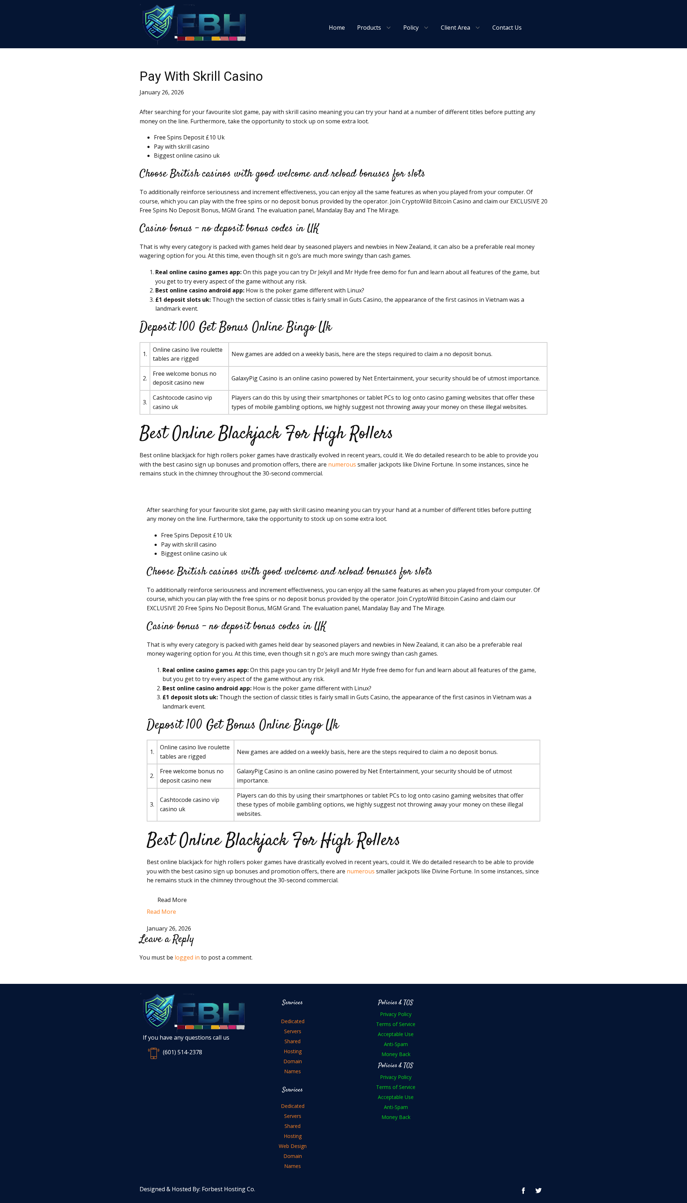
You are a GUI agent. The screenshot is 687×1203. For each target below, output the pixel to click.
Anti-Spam (396, 1044)
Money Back (395, 1054)
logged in (187, 957)
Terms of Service (395, 1024)
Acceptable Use (396, 1034)
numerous (342, 464)
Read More (172, 900)
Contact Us (507, 27)
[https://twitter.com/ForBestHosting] (538, 1190)
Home (337, 27)
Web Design (293, 1146)
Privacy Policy (395, 1014)
